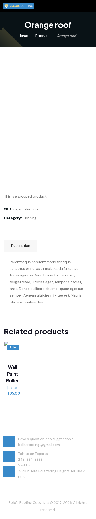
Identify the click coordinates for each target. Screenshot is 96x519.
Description (20, 245)
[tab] (20, 246)
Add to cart (12, 377)
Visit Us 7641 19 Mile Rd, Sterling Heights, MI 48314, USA (52, 471)
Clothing (29, 218)
